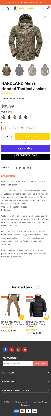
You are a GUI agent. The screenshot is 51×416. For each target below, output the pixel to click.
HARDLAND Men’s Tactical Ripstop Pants (12, 323)
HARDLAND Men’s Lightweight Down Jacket (35, 324)
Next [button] (45, 38)
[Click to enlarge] (45, 17)
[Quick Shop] (21, 317)
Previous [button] (5, 38)
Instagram (18, 349)
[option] (25, 38)
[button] (7, 93)
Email (24, 168)
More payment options (25, 155)
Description (8, 176)
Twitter (20, 168)
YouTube (24, 349)
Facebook (16, 168)
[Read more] (46, 317)
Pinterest (28, 168)
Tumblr (30, 168)
